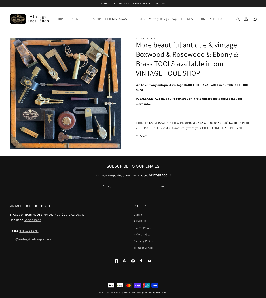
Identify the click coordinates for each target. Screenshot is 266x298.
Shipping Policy (143, 241)
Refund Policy (142, 234)
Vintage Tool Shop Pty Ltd (118, 292)
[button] (238, 19)
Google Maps (32, 220)
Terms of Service (144, 247)
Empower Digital (159, 292)
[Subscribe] (163, 186)
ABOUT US (140, 221)
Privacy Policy (142, 228)
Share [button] (143, 136)
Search (138, 214)
